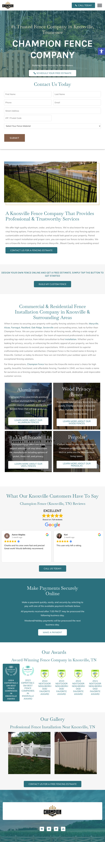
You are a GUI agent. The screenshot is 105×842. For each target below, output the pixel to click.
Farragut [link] (15, 327)
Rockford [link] (25, 327)
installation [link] (70, 339)
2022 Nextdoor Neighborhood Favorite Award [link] (78, 687)
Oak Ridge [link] (36, 327)
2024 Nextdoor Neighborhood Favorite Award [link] (44, 687)
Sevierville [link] (48, 327)
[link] (101, 51)
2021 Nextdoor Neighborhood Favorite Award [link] (95, 687)
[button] (100, 5)
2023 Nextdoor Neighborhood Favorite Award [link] (61, 687)
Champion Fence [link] (35, 364)
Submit (14, 138)
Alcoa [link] (7, 327)
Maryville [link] (93, 323)
